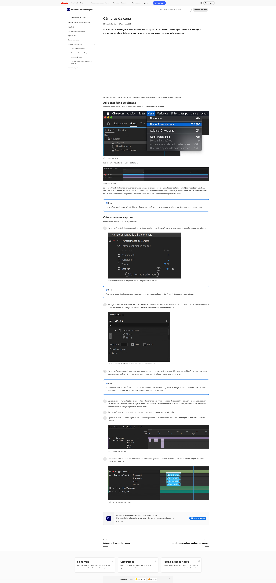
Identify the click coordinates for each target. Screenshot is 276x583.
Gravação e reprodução (78, 49)
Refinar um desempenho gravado (81, 53)
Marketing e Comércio (120, 3)
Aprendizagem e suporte (140, 3)
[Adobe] (64, 3)
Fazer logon (209, 3)
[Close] (169, 578)
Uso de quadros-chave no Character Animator (81, 62)
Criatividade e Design (77, 3)
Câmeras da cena (76, 57)
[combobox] (175, 10)
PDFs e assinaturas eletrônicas (98, 3)
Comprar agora (159, 3)
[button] (200, 3)
